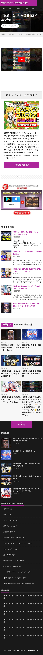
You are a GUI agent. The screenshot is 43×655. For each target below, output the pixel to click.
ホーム (3, 8)
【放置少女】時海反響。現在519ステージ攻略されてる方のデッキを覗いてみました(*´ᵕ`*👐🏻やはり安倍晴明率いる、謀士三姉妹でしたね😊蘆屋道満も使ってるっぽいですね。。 (32, 406)
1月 (9, 596)
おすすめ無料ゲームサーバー (13, 549)
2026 (5, 596)
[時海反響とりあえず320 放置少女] (6, 455)
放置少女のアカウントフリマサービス (18, 572)
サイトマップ (7, 514)
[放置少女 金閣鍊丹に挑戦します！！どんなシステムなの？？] (6, 236)
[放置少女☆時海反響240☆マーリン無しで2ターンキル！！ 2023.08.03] (6, 308)
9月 (31, 604)
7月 (25, 596)
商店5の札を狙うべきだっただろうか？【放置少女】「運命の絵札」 (11, 347)
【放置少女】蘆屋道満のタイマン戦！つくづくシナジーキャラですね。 (11, 399)
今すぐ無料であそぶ (21, 165)
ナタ (33, 8)
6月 (23, 596)
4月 (17, 596)
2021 (5, 636)
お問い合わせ (7, 509)
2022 (5, 628)
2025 (5, 604)
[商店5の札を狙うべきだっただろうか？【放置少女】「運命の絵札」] (6, 443)
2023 (5, 620)
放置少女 (13, 26)
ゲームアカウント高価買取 (12, 566)
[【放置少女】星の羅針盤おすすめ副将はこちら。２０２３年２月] (6, 273)
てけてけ (18, 8)
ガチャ (26, 8)
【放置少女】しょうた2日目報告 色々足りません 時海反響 (10, 373)
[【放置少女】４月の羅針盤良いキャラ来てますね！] (6, 256)
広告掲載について (9, 532)
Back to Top (21, 425)
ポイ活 (40, 8)
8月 (28, 596)
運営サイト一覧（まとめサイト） (14, 537)
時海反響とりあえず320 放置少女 (31, 346)
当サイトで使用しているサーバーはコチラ (17, 543)
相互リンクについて (10, 526)
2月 (12, 596)
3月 (14, 596)
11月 (38, 604)
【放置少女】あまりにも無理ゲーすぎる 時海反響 (32, 373)
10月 (34, 604)
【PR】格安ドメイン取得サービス (14, 578)
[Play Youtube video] (21, 59)
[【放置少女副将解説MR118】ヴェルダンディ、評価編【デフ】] (6, 290)
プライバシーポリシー (10, 520)
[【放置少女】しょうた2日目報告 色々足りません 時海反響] (6, 468)
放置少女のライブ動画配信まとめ (27, 650)
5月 (20, 596)
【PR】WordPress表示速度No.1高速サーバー (18, 584)
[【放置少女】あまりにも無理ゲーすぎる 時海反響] (6, 480)
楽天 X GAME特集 (9, 555)
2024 (5, 612)
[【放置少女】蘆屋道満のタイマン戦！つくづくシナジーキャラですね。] (6, 493)
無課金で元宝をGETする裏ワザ (13, 560)
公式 (10, 8)
